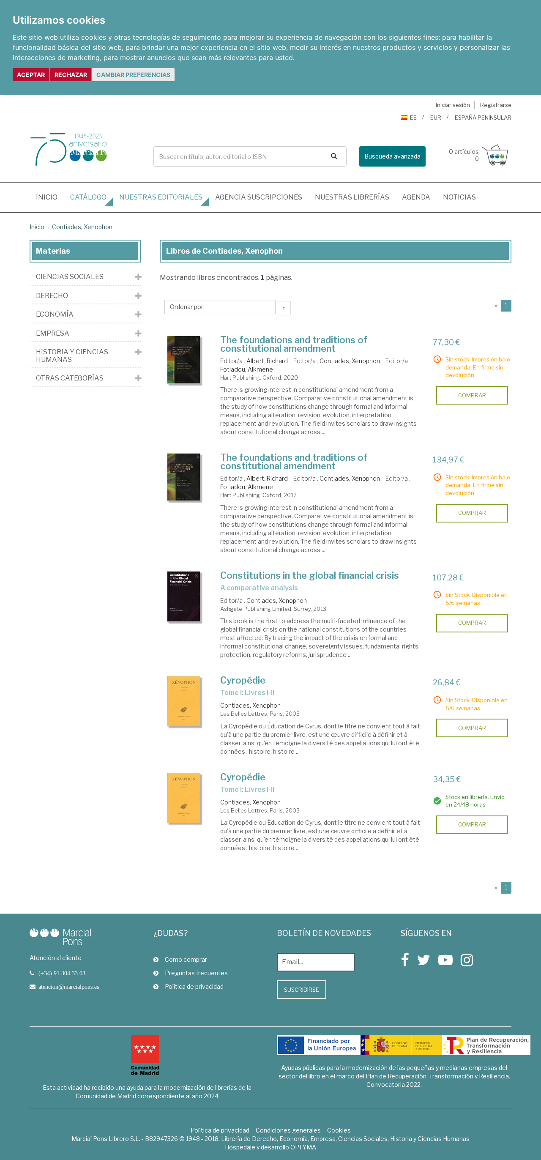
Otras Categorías (70, 378)
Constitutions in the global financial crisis (309, 575)
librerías (352, 197)
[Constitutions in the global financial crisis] (184, 596)
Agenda (416, 197)
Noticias (459, 197)
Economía (55, 314)
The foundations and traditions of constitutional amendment (294, 344)
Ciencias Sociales (70, 277)
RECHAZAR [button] (71, 74)
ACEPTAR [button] (31, 74)
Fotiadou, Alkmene (246, 369)
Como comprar (186, 959)
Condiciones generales (288, 1130)
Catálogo (88, 197)
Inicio (50, 197)
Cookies (339, 1130)
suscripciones (258, 197)
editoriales (160, 197)
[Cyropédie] (184, 701)
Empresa (52, 333)
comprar (472, 395)
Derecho (52, 296)
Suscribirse (301, 989)
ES (413, 117)
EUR (435, 117)
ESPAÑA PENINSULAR (483, 117)
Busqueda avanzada (392, 156)
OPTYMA (303, 1147)
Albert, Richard (267, 360)
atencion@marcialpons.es (68, 987)
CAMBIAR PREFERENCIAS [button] (133, 74)
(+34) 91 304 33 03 (61, 973)
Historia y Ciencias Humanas (72, 355)
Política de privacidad (194, 986)
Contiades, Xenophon (82, 226)
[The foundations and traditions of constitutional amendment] (184, 360)
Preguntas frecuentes (196, 973)
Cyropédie (242, 680)
